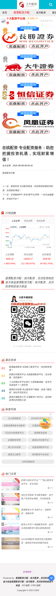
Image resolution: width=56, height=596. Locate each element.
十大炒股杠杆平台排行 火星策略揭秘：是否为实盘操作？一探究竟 (30, 383)
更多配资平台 (46, 20)
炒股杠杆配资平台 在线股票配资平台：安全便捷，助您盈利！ (30, 376)
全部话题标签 (28, 461)
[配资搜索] (50, 4)
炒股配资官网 (14, 439)
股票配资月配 (22, 12)
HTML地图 (35, 585)
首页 (4, 12)
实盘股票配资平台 (40, 447)
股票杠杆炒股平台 (40, 439)
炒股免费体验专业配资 (14, 425)
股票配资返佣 (40, 432)
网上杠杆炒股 (14, 447)
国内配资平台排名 (40, 454)
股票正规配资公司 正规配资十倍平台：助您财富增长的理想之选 (30, 398)
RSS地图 (25, 585)
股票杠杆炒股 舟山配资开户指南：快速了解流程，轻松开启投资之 (30, 391)
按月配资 (41, 12)
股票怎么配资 (14, 454)
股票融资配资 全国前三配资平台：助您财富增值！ (30, 368)
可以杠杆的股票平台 (14, 432)
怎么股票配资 (14, 418)
